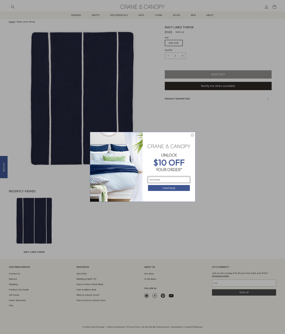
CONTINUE (168, 188)
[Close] (192, 135)
